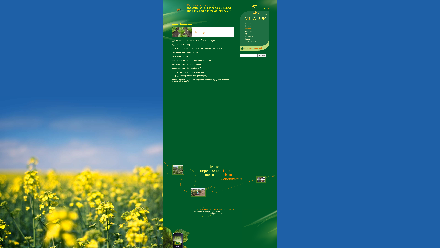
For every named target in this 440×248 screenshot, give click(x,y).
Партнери (249, 36)
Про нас (248, 24)
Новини (248, 26)
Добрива (248, 31)
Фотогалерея (250, 42)
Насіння (175, 24)
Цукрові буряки (186, 24)
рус (264, 8)
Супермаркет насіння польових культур (209, 8)
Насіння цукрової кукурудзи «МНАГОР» (209, 10)
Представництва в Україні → (203, 216)
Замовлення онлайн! (254, 48)
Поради (248, 39)
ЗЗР (246, 34)
